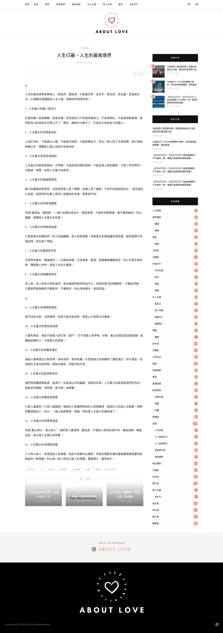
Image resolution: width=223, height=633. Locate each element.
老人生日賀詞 (110, 470)
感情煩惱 (76, 4)
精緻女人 (159, 317)
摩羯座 (155, 416)
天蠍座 (155, 257)
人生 (41, 470)
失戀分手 (134, 4)
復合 (157, 277)
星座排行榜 (160, 450)
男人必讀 (107, 4)
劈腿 (157, 403)
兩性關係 (60, 4)
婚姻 (154, 330)
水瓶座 (155, 470)
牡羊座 (155, 476)
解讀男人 (159, 323)
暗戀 (157, 243)
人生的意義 (76, 470)
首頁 (27, 4)
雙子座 (155, 516)
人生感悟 (84, 48)
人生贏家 (97, 470)
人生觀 (87, 470)
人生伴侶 (50, 470)
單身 (120, 4)
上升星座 (159, 430)
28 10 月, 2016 (84, 62)
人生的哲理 (63, 470)
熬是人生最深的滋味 (84, 497)
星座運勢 (159, 456)
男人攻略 (159, 310)
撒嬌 (157, 223)
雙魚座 (155, 523)
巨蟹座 (155, 350)
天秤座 (155, 250)
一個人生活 (31, 470)
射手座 (155, 343)
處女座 (155, 503)
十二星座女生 (161, 436)
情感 (154, 363)
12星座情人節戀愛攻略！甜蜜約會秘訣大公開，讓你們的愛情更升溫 (182, 68)
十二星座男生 (161, 443)
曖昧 (157, 230)
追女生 (158, 496)
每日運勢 (156, 463)
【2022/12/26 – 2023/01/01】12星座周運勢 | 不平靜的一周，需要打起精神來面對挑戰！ (182, 99)
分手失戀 (159, 270)
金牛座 (155, 510)
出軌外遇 (159, 396)
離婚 (157, 337)
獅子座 (155, 483)
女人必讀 (91, 4)
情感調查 (156, 370)
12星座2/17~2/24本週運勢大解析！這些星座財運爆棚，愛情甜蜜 (182, 83)
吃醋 (157, 410)
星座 (36, 4)
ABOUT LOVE (114, 549)
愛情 (47, 4)
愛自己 (158, 303)
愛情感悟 (156, 383)
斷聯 (157, 290)
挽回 (157, 283)
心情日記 (156, 356)
